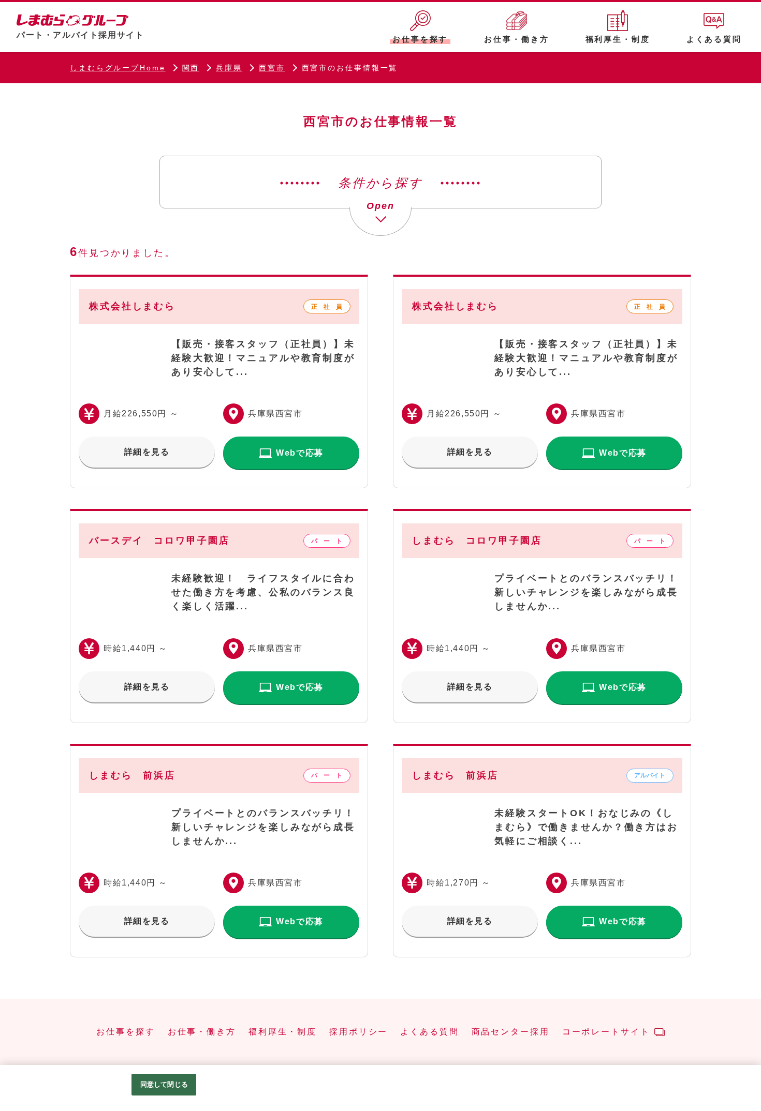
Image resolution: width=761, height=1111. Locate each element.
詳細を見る (147, 451)
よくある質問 (429, 1032)
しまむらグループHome (118, 68)
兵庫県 (229, 68)
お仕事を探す (125, 1032)
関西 (191, 68)
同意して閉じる (164, 1084)
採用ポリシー (358, 1032)
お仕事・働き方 (202, 1032)
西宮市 (272, 68)
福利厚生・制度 (282, 1032)
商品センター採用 (511, 1032)
